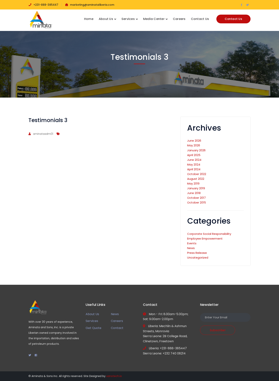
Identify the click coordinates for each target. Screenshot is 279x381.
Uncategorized (197, 258)
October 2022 (196, 174)
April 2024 (193, 169)
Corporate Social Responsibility (209, 234)
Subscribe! (218, 330)
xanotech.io (114, 376)
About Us (92, 314)
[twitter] (29, 355)
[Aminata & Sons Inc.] (40, 20)
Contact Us (233, 19)
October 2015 (196, 202)
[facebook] (36, 355)
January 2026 (196, 150)
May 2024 (193, 164)
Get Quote (93, 328)
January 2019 (196, 188)
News (191, 248)
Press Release (197, 253)
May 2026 (193, 145)
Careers (117, 321)
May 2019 (193, 183)
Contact (117, 328)
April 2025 (193, 155)
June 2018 (194, 193)
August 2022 (195, 179)
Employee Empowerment (205, 239)
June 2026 (194, 141)
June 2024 (194, 160)
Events (191, 243)
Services (92, 321)
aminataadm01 (43, 134)
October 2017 (196, 198)
